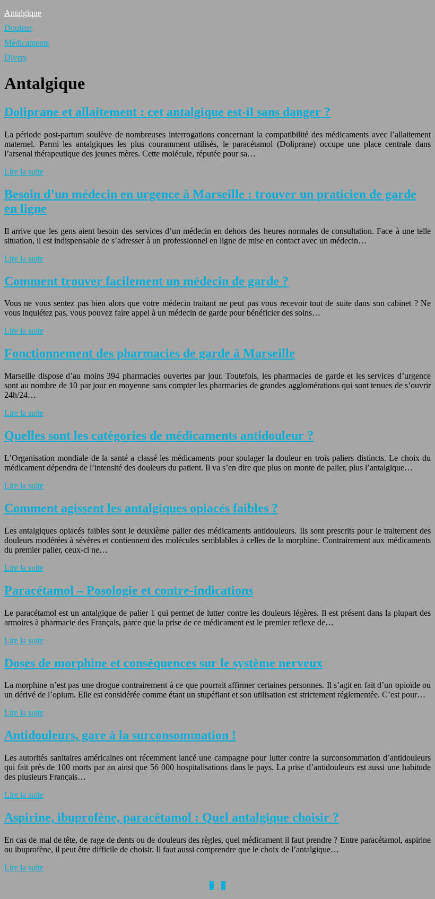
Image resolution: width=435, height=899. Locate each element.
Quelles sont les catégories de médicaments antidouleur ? (159, 435)
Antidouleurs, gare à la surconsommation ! (120, 735)
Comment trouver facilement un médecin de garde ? (146, 281)
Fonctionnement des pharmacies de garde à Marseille (149, 353)
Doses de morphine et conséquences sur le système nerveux (163, 663)
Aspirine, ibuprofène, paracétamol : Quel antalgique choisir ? (171, 817)
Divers (15, 57)
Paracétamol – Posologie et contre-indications (128, 590)
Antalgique (22, 13)
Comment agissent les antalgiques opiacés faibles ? (141, 508)
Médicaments (26, 42)
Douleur (18, 27)
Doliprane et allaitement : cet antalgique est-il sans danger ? (167, 112)
